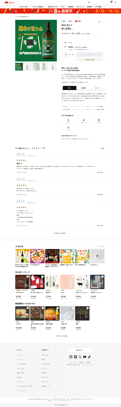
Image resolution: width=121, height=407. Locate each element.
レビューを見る (86, 33)
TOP (16, 16)
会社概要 (81, 362)
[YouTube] (84, 356)
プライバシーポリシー (87, 364)
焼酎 (19, 16)
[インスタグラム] (70, 356)
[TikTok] (89, 356)
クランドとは (73, 362)
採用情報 (88, 362)
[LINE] (75, 356)
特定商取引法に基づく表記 (73, 364)
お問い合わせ (79, 350)
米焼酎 (70, 21)
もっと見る (101, 246)
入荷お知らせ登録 (89, 59)
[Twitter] (80, 356)
